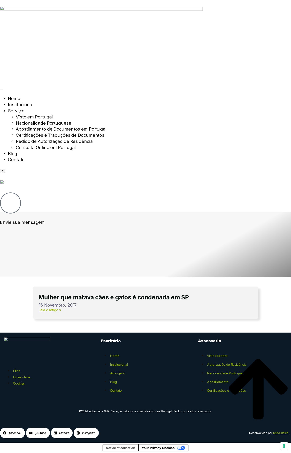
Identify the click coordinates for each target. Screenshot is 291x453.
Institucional (20, 104)
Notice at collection (120, 448)
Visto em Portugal (34, 116)
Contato (16, 159)
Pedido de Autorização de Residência (54, 141)
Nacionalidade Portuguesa (43, 123)
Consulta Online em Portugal (46, 147)
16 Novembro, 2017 (58, 305)
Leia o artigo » (50, 310)
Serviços (17, 110)
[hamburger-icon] (1, 89)
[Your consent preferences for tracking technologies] (284, 446)
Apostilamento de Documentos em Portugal (61, 129)
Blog (12, 153)
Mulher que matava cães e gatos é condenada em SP (114, 297)
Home (14, 98)
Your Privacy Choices (158, 448)
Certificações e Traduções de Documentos (60, 135)
